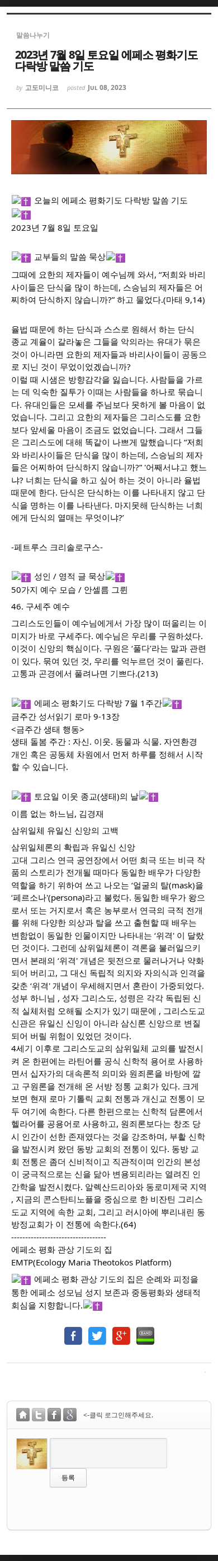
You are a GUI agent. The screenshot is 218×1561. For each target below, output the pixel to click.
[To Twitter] (97, 1330)
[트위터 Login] (38, 1416)
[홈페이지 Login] (23, 1416)
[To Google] (121, 1330)
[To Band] (145, 1330)
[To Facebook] (73, 1330)
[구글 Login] (70, 1416)
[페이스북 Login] (54, 1416)
